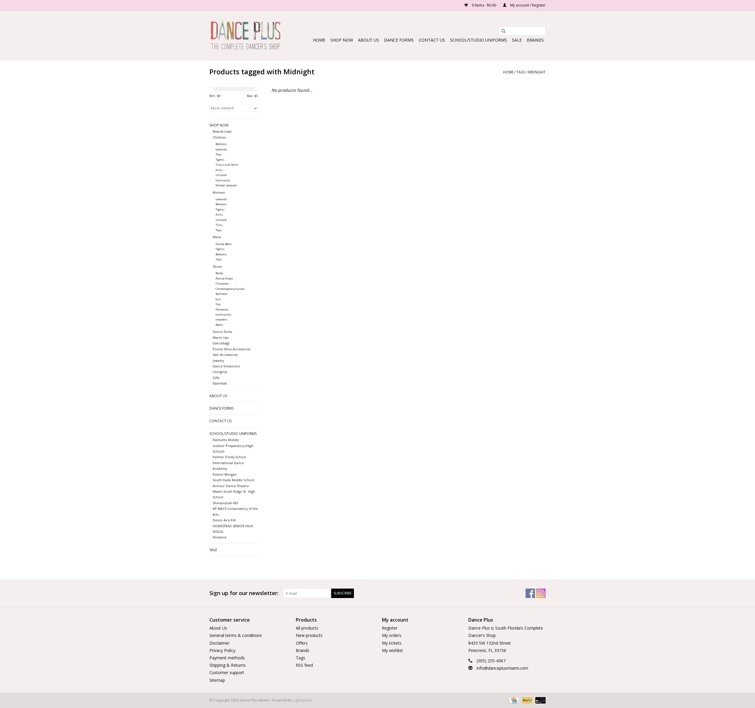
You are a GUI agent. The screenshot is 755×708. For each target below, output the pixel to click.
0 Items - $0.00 (484, 5)
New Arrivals (222, 131)
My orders (391, 635)
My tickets (391, 643)
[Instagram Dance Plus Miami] (541, 593)
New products (309, 635)
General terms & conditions (235, 635)
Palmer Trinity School (229, 457)
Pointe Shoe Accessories (231, 349)
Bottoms (221, 144)
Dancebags (221, 343)
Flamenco (222, 309)
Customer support (226, 672)
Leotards (221, 149)
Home (319, 40)
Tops (219, 154)
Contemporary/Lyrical (230, 289)
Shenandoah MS (225, 503)
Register (390, 628)
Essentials (220, 383)
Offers (302, 643)
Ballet (219, 273)
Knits (219, 170)
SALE (517, 40)
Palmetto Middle (226, 440)
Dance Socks (222, 331)
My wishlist (392, 650)
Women (219, 192)
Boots (219, 325)
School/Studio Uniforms (478, 40)
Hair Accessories (225, 354)
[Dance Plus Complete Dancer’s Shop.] (245, 35)
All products (307, 628)
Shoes (217, 266)
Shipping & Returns (227, 665)
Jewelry (218, 360)
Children (219, 137)
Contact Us (432, 40)
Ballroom (221, 294)
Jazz (218, 299)
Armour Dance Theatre (231, 486)
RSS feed (304, 665)
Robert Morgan (225, 474)
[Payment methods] (513, 699)
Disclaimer (219, 643)
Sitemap (217, 680)
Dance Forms (399, 40)
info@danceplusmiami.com (502, 668)
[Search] (501, 31)
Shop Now (341, 40)
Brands (535, 40)
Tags (520, 72)
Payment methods (227, 658)
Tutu (219, 225)
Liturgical (220, 371)
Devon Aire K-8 (224, 520)
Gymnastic (223, 180)
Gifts (216, 377)
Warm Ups (221, 337)
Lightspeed (302, 700)
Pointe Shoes (224, 278)
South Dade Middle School (233, 480)
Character (222, 283)
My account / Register (527, 5)
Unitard (221, 175)
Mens (217, 237)
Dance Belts (224, 244)
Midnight (537, 72)
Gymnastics (224, 314)
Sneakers (221, 319)
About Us (368, 40)
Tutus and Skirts (227, 165)
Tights (220, 160)
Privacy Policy (222, 650)
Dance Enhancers (226, 366)
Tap (218, 304)
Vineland (219, 537)
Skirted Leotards (226, 185)
